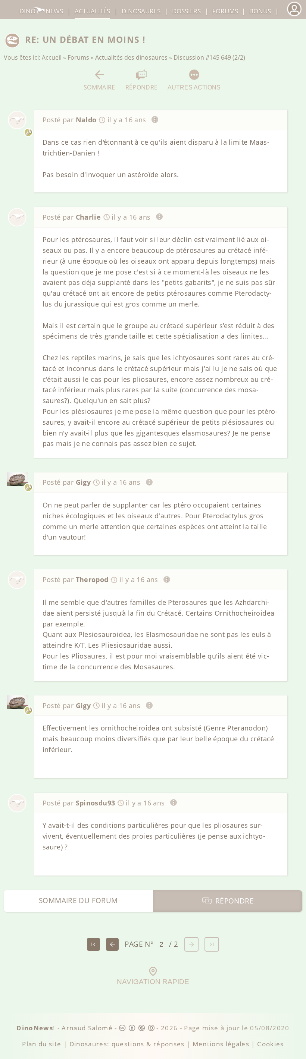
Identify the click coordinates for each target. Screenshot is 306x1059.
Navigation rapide (153, 982)
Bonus (260, 11)
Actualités (92, 11)
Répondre (141, 87)
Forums (78, 57)
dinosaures (141, 11)
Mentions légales (221, 1044)
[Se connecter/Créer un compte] (294, 15)
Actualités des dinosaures (131, 57)
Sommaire (99, 87)
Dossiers (186, 11)
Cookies (270, 1044)
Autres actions (194, 87)
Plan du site (41, 1044)
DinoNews (41, 11)
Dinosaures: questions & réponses (127, 1044)
